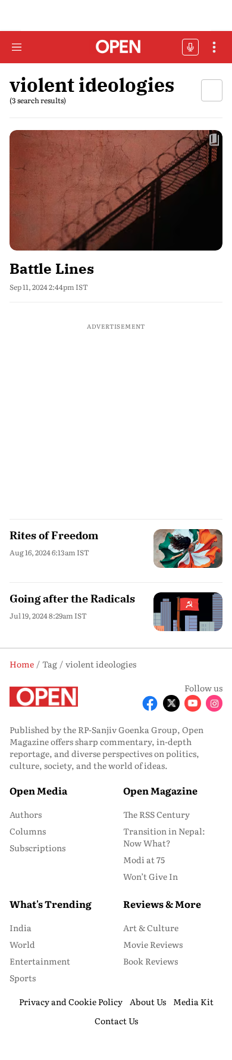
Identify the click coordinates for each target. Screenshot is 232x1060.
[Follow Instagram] (214, 703)
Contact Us (116, 1021)
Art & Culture (150, 928)
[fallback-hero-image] (116, 190)
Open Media (38, 790)
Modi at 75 (144, 860)
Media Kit (193, 1002)
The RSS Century (156, 814)
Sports (23, 978)
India (21, 928)
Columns (28, 831)
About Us (148, 1002)
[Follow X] (171, 703)
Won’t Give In (150, 876)
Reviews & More (162, 904)
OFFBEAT (190, 47)
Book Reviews (150, 961)
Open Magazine (160, 790)
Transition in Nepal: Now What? (164, 837)
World (22, 944)
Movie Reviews (153, 944)
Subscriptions (37, 848)
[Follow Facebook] (150, 703)
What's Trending (51, 904)
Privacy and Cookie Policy (71, 1002)
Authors (26, 814)
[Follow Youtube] (192, 703)
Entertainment (40, 961)
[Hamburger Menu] (17, 47)
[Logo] (116, 47)
